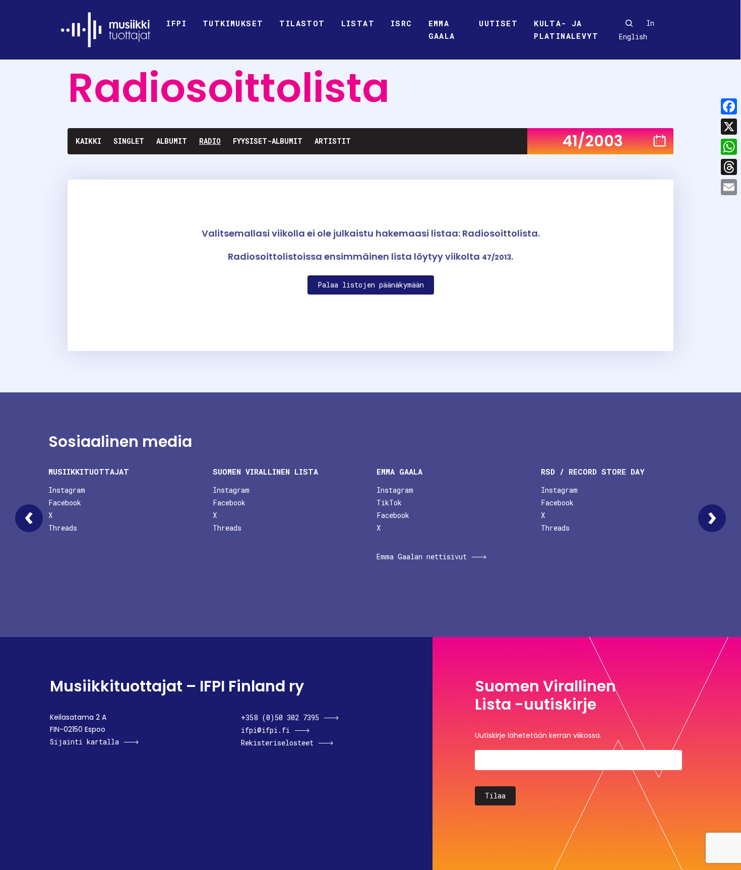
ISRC (401, 23)
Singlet (128, 141)
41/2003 (593, 141)
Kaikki (88, 141)
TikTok (389, 502)
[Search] (629, 23)
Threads (62, 528)
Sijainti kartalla (84, 741)
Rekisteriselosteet (277, 742)
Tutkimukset (233, 23)
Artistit (333, 141)
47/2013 (496, 257)
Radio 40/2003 (29, 518)
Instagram (66, 490)
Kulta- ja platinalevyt (566, 29)
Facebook (64, 502)
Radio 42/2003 (712, 518)
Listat (358, 23)
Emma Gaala (441, 29)
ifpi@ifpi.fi (265, 730)
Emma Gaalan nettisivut (422, 556)
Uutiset (498, 23)
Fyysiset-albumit (267, 141)
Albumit (171, 141)
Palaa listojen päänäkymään (371, 284)
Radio (210, 141)
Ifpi (176, 23)
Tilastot (302, 23)
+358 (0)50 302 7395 (280, 717)
